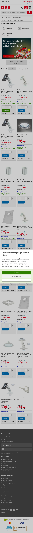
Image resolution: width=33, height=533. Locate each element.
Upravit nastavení (16, 276)
